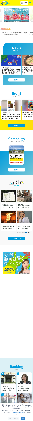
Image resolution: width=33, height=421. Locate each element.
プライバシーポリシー (17, 412)
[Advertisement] (16, 300)
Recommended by (21, 232)
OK (23, 418)
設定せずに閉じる (13, 418)
